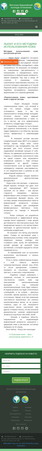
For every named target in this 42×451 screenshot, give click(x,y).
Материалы (28, 420)
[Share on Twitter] (38, 39)
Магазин (28, 410)
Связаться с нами (10, 62)
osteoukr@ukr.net (26, 19)
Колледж (28, 407)
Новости (15, 410)
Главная (15, 407)
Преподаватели (15, 414)
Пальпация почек (18, 334)
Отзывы (28, 414)
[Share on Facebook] (34, 39)
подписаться (21, 380)
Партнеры (28, 417)
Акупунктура (15, 420)
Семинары (15, 417)
